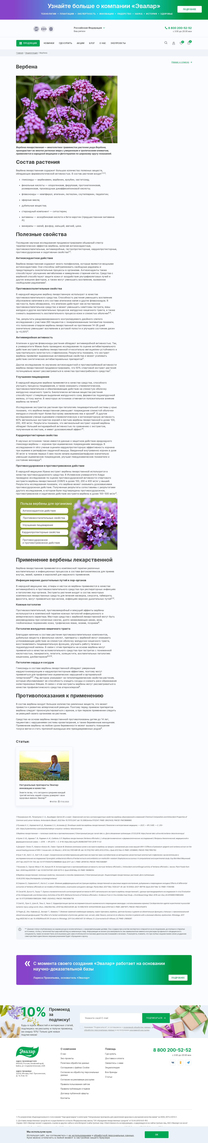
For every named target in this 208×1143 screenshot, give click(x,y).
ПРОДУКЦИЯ (30, 43)
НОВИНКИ (49, 43)
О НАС (102, 43)
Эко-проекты (67, 1058)
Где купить (110, 1054)
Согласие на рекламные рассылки (77, 1079)
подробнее (189, 9)
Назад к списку (180, 62)
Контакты (65, 1098)
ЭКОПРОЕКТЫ (118, 43)
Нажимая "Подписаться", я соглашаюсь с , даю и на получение (126, 1028)
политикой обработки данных (137, 1027)
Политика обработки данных (75, 1063)
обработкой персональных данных (114, 1135)
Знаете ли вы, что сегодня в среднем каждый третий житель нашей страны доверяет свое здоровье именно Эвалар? (42, 795)
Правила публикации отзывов (75, 1089)
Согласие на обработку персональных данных (80, 1073)
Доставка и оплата (114, 1058)
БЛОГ (92, 43)
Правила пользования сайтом (75, 1084)
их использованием (79, 1135)
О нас (63, 1054)
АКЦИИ (80, 43)
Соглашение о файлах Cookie (75, 1067)
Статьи (108, 1077)
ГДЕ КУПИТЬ (65, 43)
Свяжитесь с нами (114, 1063)
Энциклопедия (112, 1067)
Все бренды (111, 1072)
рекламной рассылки (139, 1030)
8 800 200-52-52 (180, 28)
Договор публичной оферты (75, 1093)
